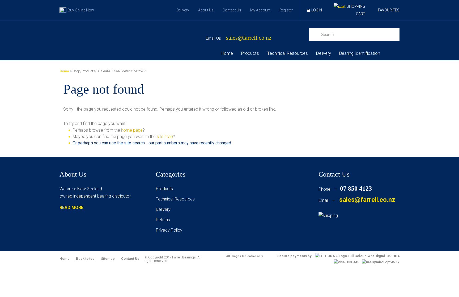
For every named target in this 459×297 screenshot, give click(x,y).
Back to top (85, 258)
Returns (163, 219)
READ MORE (71, 207)
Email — (356, 200)
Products (250, 53)
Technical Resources (287, 53)
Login (316, 10)
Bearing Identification (359, 53)
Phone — (345, 189)
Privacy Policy (169, 230)
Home (226, 53)
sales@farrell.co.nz (248, 38)
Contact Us (232, 10)
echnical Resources (176, 199)
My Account (260, 10)
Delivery (182, 10)
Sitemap (108, 258)
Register (286, 10)
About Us (206, 10)
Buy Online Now (81, 10)
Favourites (389, 10)
